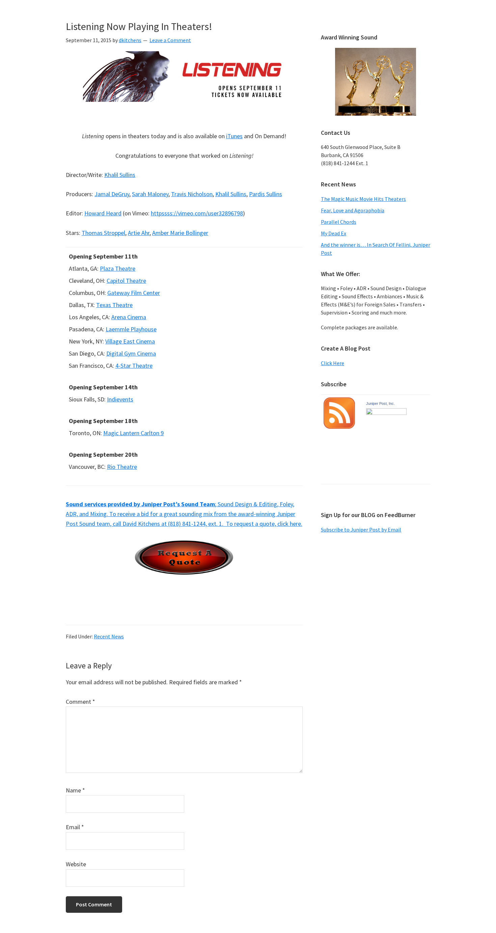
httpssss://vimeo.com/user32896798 (197, 213)
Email (75, 827)
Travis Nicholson (192, 194)
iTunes (234, 136)
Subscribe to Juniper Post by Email (361, 529)
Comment (80, 701)
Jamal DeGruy (111, 194)
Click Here (332, 363)
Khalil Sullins (119, 175)
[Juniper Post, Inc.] (386, 413)
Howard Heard (102, 213)
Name (75, 790)
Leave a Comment (170, 40)
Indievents (120, 399)
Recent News (109, 636)
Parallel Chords (338, 221)
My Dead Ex (333, 233)
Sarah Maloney (150, 194)
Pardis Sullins (265, 194)
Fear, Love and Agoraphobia (352, 210)
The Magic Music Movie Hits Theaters (363, 198)
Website (76, 864)
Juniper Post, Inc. (380, 403)
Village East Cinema (130, 341)
